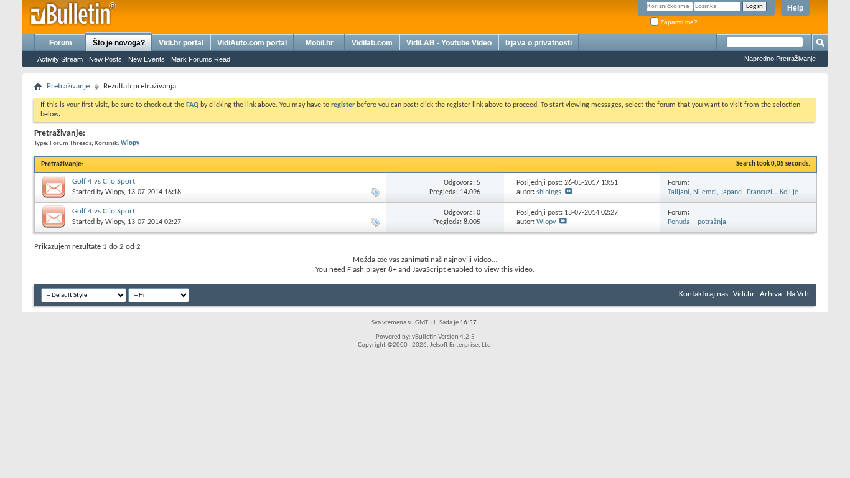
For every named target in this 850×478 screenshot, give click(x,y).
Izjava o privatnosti (538, 43)
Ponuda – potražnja (697, 222)
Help (795, 8)
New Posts (105, 59)
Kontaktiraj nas (703, 294)
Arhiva (771, 294)
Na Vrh (798, 294)
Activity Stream (60, 59)
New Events (146, 59)
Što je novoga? (119, 43)
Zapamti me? (678, 22)
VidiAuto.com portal (252, 43)
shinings (548, 192)
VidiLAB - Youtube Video (449, 43)
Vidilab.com (372, 43)
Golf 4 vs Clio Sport (103, 181)
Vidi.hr (744, 294)
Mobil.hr (320, 43)
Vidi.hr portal (181, 43)
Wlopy (114, 192)
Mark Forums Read (200, 59)
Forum (60, 43)
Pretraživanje (68, 86)
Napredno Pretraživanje (780, 58)
